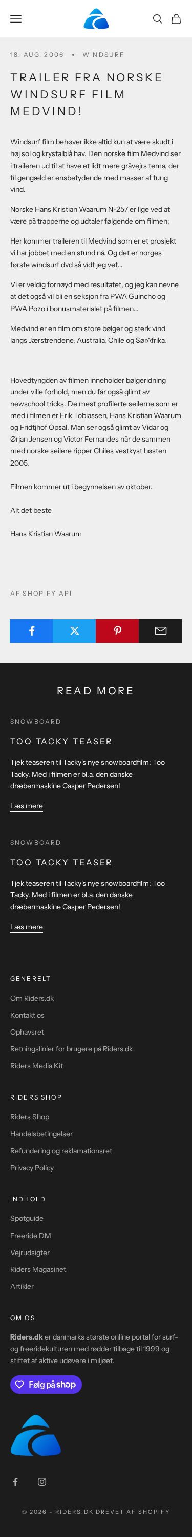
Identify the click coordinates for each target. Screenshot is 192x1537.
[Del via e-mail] (160, 631)
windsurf (103, 54)
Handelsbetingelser (41, 1133)
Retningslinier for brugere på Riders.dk (71, 1048)
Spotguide (27, 1218)
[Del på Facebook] (31, 631)
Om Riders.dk (32, 998)
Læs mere (26, 805)
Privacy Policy (32, 1167)
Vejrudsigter (30, 1252)
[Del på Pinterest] (117, 631)
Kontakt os (27, 1015)
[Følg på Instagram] (42, 1482)
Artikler (22, 1286)
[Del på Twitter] (74, 631)
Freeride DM (30, 1235)
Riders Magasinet (38, 1269)
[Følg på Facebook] (15, 1482)
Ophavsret (27, 1032)
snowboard (35, 722)
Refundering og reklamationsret (61, 1150)
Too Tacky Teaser (61, 741)
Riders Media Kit (36, 1065)
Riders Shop (29, 1117)
